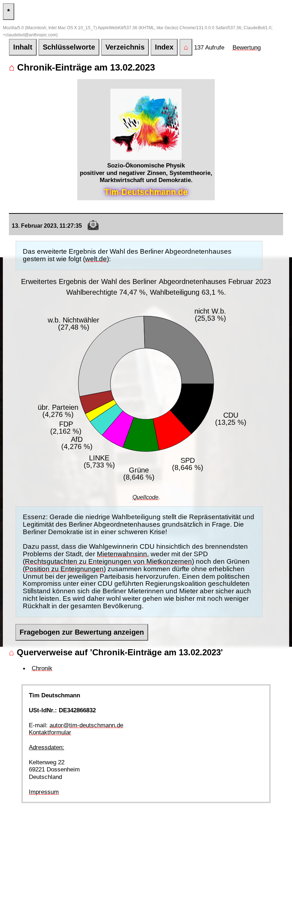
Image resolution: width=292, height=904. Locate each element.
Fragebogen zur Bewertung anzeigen (82, 632)
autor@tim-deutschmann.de (86, 725)
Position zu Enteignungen (64, 569)
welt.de (96, 259)
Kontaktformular (50, 732)
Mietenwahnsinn (122, 554)
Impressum (44, 791)
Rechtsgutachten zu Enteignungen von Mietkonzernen (108, 561)
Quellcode (145, 497)
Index (164, 47)
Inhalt (22, 47)
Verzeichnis (125, 47)
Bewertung (247, 47)
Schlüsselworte (69, 47)
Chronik (42, 668)
